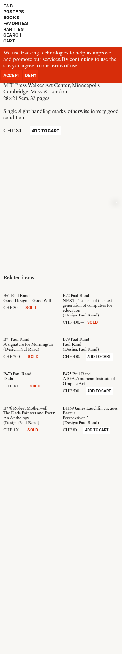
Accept (11, 75)
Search (12, 35)
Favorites (15, 23)
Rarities (13, 29)
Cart (9, 40)
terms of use (63, 66)
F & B (8, 5)
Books (11, 17)
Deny (31, 75)
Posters (13, 11)
